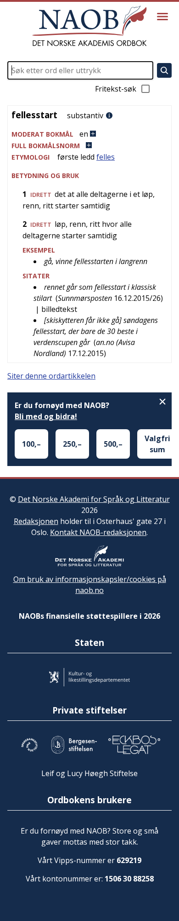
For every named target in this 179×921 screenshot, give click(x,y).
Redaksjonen (36, 521)
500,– (113, 444)
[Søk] (164, 70)
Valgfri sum (157, 444)
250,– (72, 444)
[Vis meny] (162, 16)
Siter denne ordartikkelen (51, 376)
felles (105, 157)
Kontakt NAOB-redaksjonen (98, 532)
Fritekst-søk (115, 89)
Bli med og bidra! (46, 416)
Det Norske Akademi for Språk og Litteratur (94, 499)
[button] (89, 134)
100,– (31, 444)
